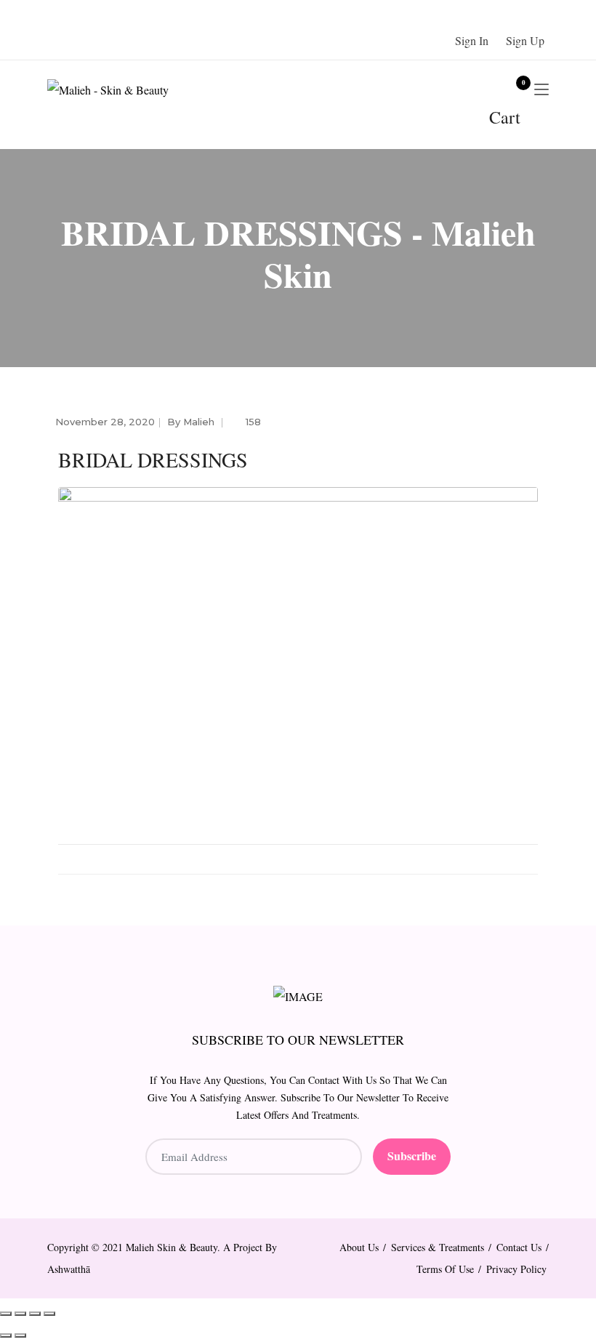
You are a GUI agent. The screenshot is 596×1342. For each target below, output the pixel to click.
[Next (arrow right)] (20, 1335)
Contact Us (518, 1247)
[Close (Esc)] (49, 1313)
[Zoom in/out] (6, 1313)
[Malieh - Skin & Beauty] (120, 89)
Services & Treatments (437, 1247)
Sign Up (525, 40)
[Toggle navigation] (541, 90)
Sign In (471, 40)
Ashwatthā (68, 1269)
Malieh (198, 421)
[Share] (35, 1313)
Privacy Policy (516, 1269)
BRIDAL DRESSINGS (153, 459)
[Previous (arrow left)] (6, 1335)
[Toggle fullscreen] (20, 1313)
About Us (359, 1247)
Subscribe (411, 1155)
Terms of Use (445, 1269)
